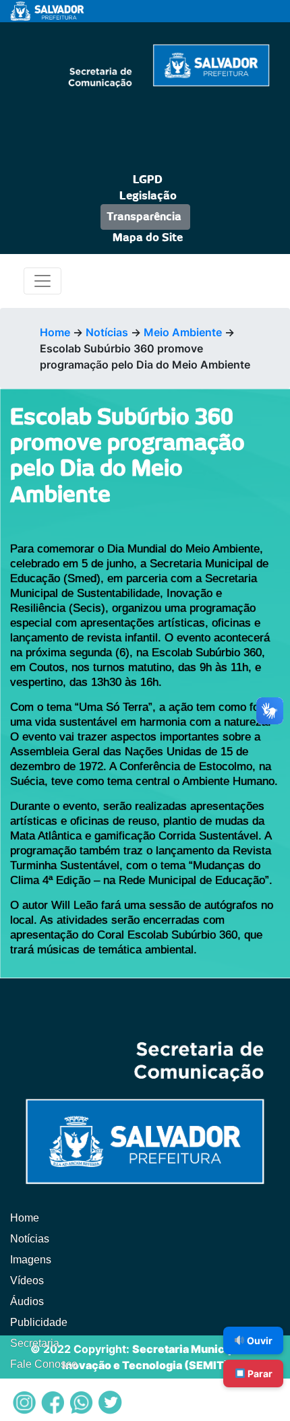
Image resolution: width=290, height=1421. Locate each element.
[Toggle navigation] (42, 280)
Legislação (148, 196)
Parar (258, 1373)
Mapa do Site (148, 237)
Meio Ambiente (183, 332)
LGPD (148, 180)
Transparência (144, 217)
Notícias (107, 332)
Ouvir (258, 1340)
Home (55, 332)
